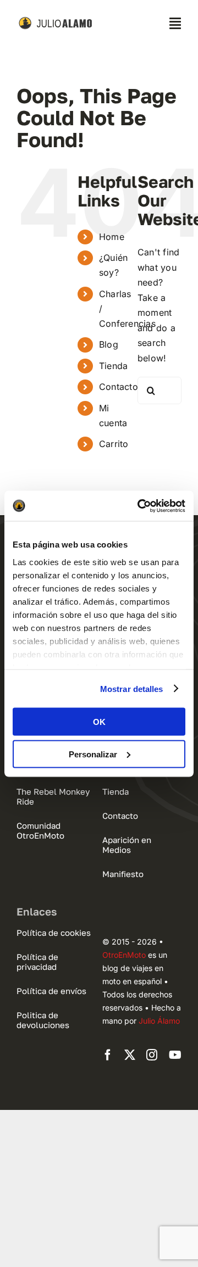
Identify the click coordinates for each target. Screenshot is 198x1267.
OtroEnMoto (124, 954)
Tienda (113, 365)
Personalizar (93, 753)
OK (99, 722)
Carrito (114, 443)
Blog (108, 344)
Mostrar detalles (131, 688)
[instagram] (151, 1055)
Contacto (118, 386)
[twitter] (129, 1055)
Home (111, 236)
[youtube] (175, 1055)
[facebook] (107, 1055)
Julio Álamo (159, 1020)
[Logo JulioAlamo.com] (56, 20)
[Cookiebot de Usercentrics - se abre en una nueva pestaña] (139, 506)
